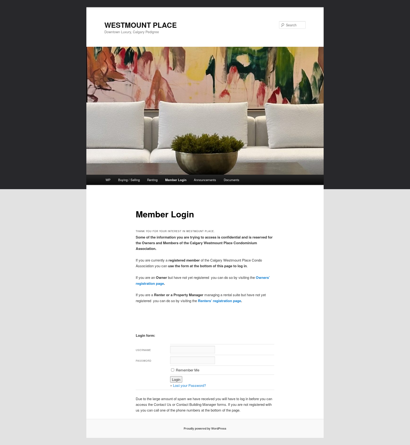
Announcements (205, 180)
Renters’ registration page (219, 300)
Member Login (175, 180)
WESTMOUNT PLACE (140, 25)
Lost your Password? (189, 385)
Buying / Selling (129, 180)
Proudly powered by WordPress (205, 428)
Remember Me (187, 369)
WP (108, 180)
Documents (231, 180)
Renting (152, 180)
